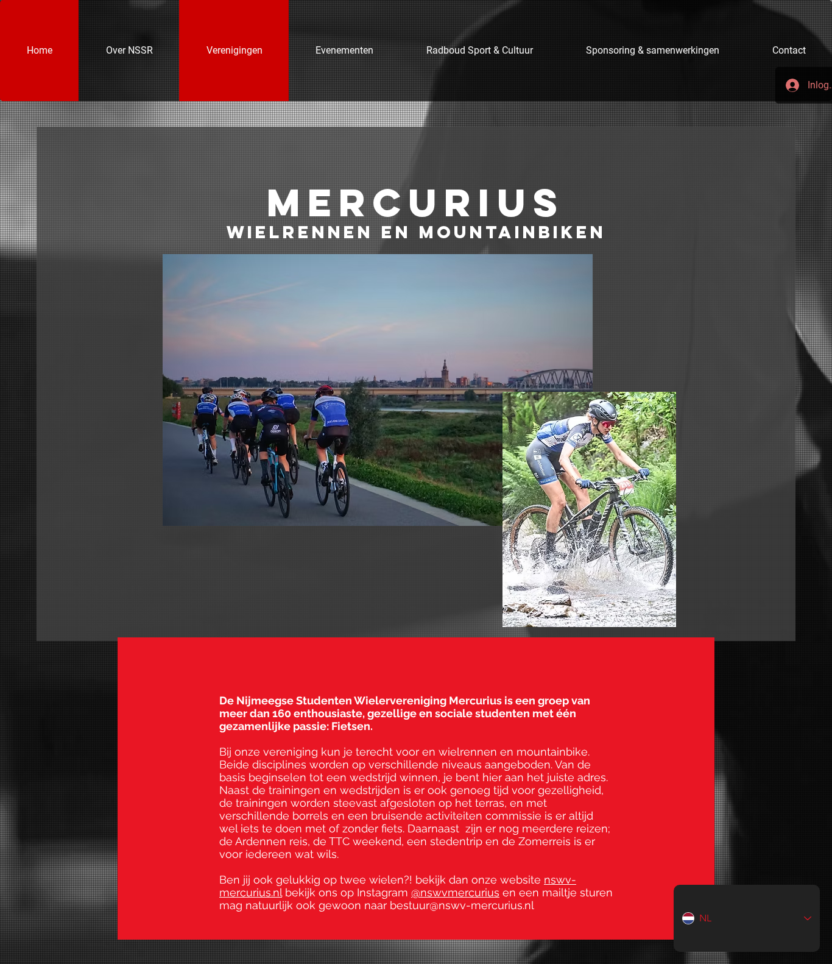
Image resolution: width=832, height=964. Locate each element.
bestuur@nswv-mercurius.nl (462, 905)
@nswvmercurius (455, 892)
